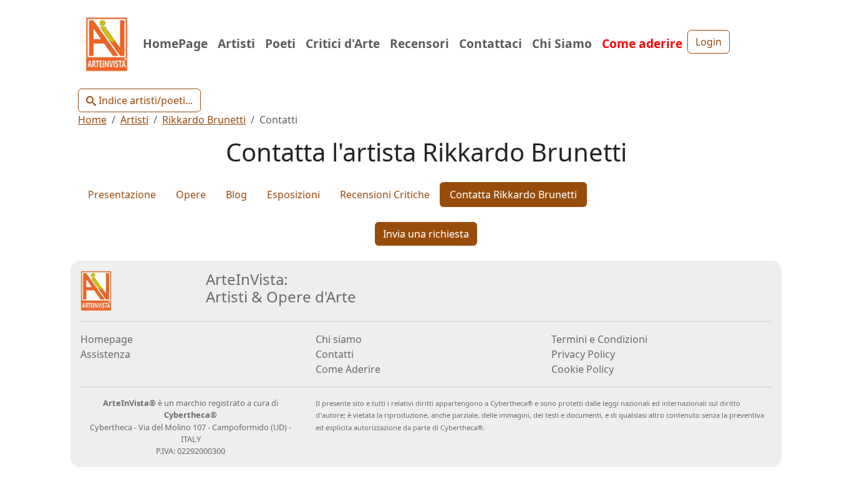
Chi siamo (339, 339)
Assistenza (105, 354)
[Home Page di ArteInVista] (96, 289)
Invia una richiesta (426, 234)
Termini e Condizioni (599, 339)
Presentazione (122, 194)
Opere (191, 194)
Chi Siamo (562, 43)
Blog (236, 194)
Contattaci (490, 43)
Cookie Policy (582, 369)
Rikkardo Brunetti (204, 120)
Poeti (280, 43)
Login (708, 42)
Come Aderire (348, 369)
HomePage (175, 43)
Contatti (335, 354)
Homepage (106, 339)
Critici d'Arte (343, 43)
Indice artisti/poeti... (144, 100)
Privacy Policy (583, 354)
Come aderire (642, 43)
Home (92, 120)
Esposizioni (293, 194)
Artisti (236, 43)
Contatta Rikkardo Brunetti (513, 194)
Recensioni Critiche (385, 194)
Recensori (419, 43)
